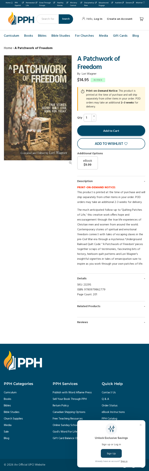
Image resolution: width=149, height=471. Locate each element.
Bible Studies (11, 412)
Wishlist (139, 2)
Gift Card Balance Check (67, 438)
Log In (98, 19)
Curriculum (10, 392)
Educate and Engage (103, 4)
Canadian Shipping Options (69, 412)
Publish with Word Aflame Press (72, 392)
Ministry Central (73, 4)
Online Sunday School (66, 425)
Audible (118, 2)
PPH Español (18, 4)
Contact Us (109, 392)
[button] (111, 143)
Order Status (110, 405)
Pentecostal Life (30, 4)
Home (8, 2)
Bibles (7, 405)
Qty (79, 118)
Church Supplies (13, 418)
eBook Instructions (113, 412)
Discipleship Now (89, 4)
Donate (129, 2)
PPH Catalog (109, 418)
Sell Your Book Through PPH (70, 399)
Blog (6, 438)
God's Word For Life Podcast (70, 431)
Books (7, 399)
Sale (6, 431)
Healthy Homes (60, 4)
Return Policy (61, 405)
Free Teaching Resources (68, 418)
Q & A (105, 399)
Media (7, 425)
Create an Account (119, 19)
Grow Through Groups (45, 4)
